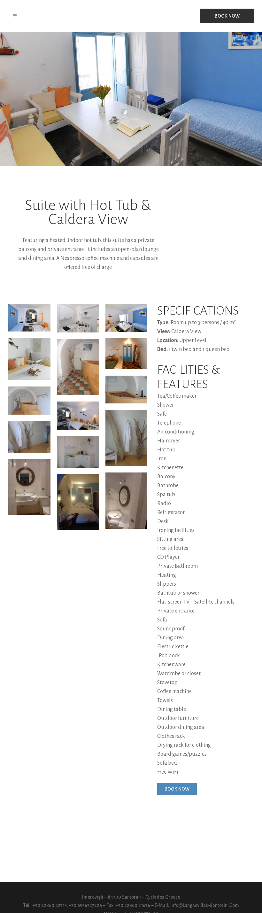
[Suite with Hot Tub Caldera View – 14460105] (126, 390)
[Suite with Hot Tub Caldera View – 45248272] (29, 487)
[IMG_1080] (29, 318)
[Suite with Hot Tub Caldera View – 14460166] (29, 400)
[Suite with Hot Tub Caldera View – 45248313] (126, 500)
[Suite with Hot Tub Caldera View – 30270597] (126, 438)
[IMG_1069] (126, 318)
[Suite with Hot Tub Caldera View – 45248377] (78, 502)
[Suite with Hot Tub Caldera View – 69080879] (29, 359)
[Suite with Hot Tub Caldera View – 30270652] (29, 437)
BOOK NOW (227, 16)
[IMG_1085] (78, 318)
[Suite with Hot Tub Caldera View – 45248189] (78, 452)
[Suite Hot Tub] (78, 367)
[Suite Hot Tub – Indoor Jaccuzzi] (126, 353)
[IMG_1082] (78, 416)
